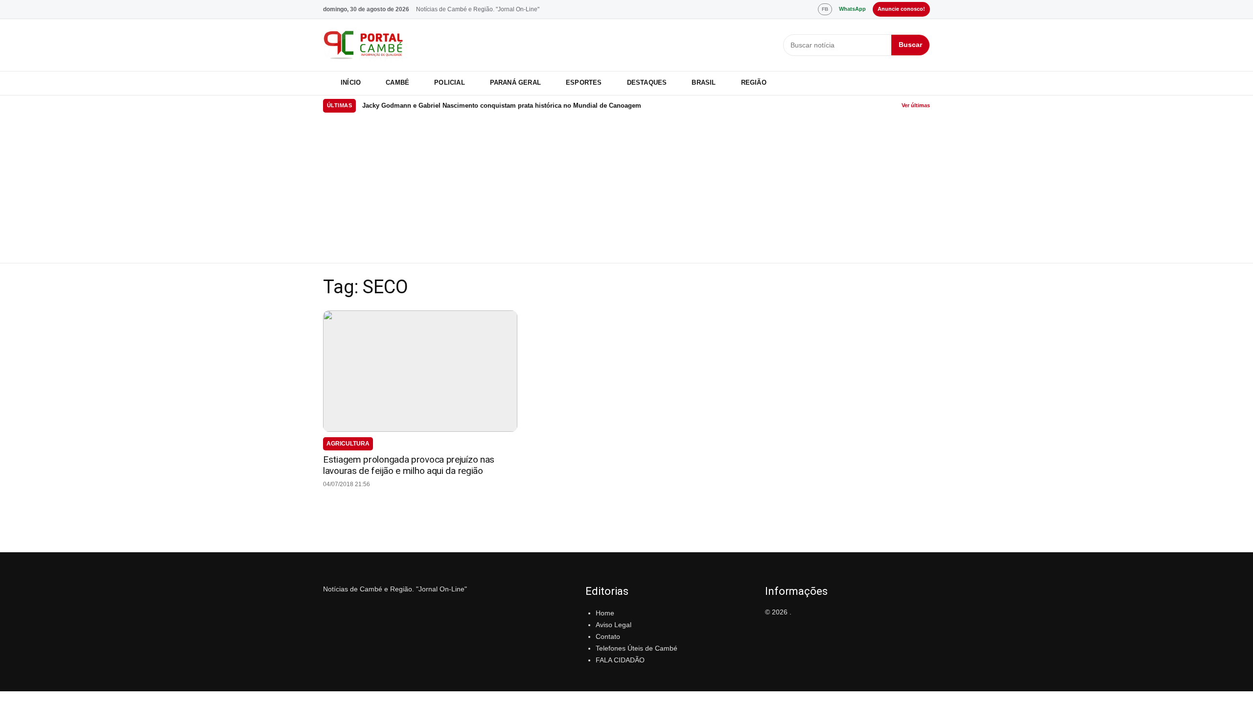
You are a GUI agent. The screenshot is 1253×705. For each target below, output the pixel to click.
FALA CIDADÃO (620, 660)
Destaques (647, 82)
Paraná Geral (515, 82)
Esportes (584, 82)
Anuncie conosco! (901, 9)
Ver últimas (916, 105)
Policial (449, 82)
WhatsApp (852, 9)
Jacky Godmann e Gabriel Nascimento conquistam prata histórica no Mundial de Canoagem (501, 105)
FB (825, 9)
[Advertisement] (626, 189)
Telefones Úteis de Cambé (636, 648)
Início (351, 82)
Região (753, 82)
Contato (608, 636)
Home (605, 613)
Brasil (704, 82)
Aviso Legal (613, 625)
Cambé (397, 82)
